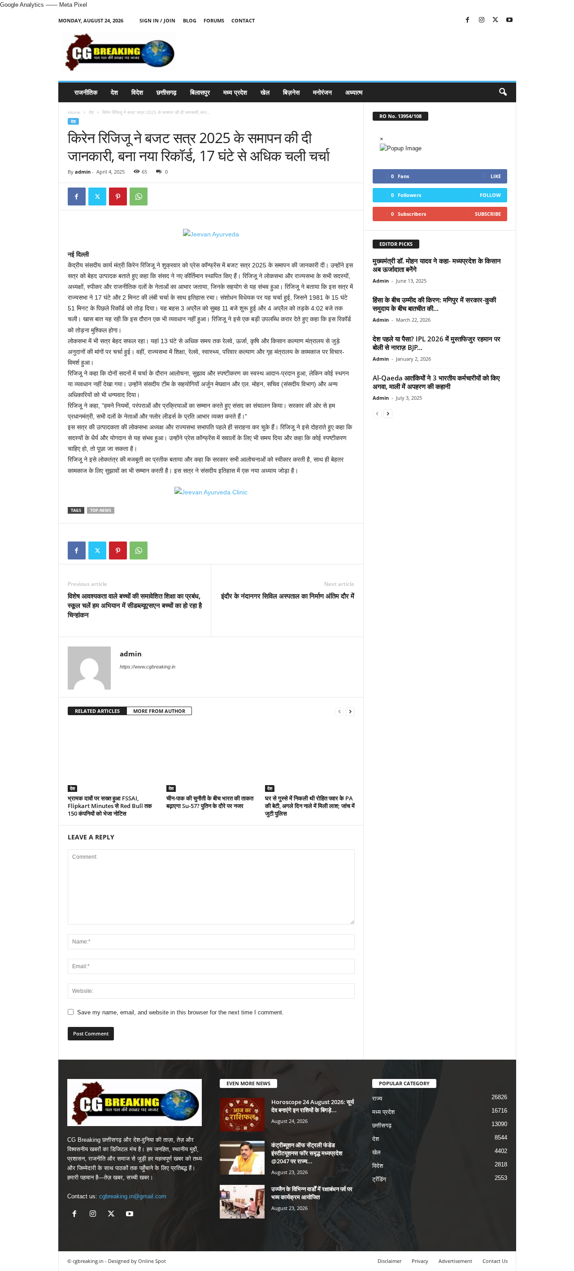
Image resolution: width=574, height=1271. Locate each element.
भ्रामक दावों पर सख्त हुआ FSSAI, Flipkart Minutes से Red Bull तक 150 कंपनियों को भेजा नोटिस (110, 805)
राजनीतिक (85, 92)
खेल (265, 92)
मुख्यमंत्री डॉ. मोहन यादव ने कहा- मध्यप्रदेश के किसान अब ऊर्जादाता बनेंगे (437, 265)
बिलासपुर (200, 92)
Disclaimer (389, 1261)
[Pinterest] (118, 196)
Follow (490, 195)
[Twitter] (495, 20)
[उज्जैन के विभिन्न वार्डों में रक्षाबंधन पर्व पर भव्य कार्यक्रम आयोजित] (242, 1202)
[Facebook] (467, 20)
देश (114, 92)
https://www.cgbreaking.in (147, 666)
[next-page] (350, 711)
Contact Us (495, 1261)
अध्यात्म (353, 92)
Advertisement (455, 1261)
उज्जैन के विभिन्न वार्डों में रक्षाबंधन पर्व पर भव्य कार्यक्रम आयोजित (311, 1193)
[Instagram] (481, 20)
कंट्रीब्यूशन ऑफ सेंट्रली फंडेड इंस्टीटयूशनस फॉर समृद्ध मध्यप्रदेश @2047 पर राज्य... (306, 1153)
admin (83, 171)
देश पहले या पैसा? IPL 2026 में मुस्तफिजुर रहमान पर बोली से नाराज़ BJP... (436, 343)
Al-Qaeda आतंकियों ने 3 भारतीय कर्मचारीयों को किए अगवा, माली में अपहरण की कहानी (436, 382)
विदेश (137, 92)
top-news (100, 510)
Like (496, 176)
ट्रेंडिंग (379, 1179)
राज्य (377, 1098)
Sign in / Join (157, 20)
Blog (189, 20)
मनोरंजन (322, 92)
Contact (243, 20)
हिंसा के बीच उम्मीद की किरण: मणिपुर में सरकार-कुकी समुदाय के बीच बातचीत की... (434, 304)
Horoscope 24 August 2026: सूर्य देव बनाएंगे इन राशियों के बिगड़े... (312, 1106)
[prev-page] (339, 711)
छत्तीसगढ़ (167, 92)
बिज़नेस (291, 92)
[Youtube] (509, 20)
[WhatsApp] (139, 196)
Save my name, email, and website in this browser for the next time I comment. (180, 1012)
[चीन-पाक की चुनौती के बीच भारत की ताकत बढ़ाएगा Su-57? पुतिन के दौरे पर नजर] (211, 758)
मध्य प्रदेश (235, 92)
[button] (503, 92)
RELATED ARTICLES (97, 711)
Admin (381, 280)
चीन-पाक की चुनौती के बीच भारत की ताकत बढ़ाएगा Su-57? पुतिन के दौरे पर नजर (209, 802)
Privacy (420, 1261)
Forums (214, 20)
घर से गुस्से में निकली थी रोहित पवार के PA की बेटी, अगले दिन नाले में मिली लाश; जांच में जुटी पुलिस (310, 805)
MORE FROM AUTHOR (159, 711)
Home (74, 112)
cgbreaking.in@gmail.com (132, 1196)
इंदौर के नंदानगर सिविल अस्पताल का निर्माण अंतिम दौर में (287, 595)
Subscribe (488, 213)
